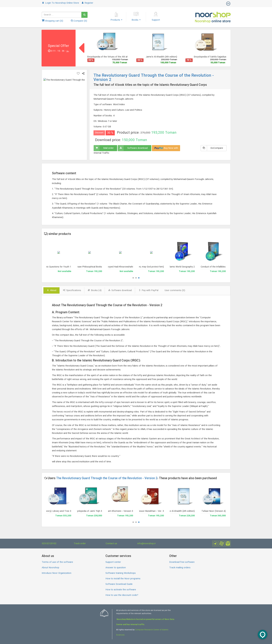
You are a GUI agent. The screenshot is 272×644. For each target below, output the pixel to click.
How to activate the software (120, 590)
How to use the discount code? (121, 595)
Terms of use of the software (57, 562)
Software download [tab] (121, 290)
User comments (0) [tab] (175, 290)
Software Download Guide (119, 584)
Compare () (80, 21)
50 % (90, 60)
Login (62, 3)
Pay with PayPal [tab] (149, 290)
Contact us (111, 543)
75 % (189, 60)
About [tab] (52, 290)
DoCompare (216, 148)
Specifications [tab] (73, 290)
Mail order (108, 148)
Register (88, 3)
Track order (80, 543)
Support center (113, 562)
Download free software (182, 562)
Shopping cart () (53, 21)
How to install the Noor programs (122, 579)
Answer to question (115, 568)
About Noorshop (50, 568)
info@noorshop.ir (146, 543)
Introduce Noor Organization (56, 573)
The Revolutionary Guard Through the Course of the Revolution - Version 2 (106, 478)
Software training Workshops (120, 573)
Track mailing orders (179, 568)
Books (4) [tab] (96, 290)
